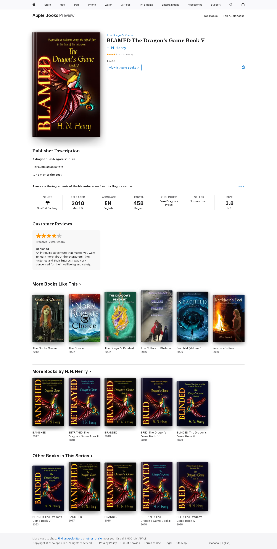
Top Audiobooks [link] (234, 16)
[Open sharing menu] (243, 67)
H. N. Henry (116, 47)
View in (122, 67)
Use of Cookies (130, 543)
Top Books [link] (210, 16)
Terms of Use (152, 543)
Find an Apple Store (70, 538)
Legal (168, 543)
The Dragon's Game (120, 35)
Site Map (181, 543)
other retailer (94, 538)
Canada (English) (219, 543)
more (241, 186)
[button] (231, 5)
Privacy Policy (108, 543)
